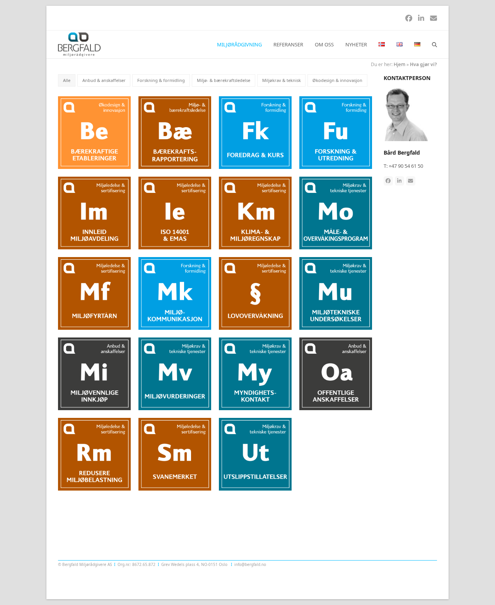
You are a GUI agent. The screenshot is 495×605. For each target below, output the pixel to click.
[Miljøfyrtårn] (94, 292)
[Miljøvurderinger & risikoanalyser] (174, 373)
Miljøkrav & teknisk (281, 80)
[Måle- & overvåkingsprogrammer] (335, 212)
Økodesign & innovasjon (337, 80)
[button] (434, 44)
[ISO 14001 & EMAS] (174, 212)
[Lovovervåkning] (255, 292)
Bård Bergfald (402, 152)
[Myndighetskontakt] (255, 373)
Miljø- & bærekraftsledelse (223, 80)
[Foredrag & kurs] (255, 132)
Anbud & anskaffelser (104, 80)
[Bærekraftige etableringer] (94, 132)
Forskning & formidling (161, 80)
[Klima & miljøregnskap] (255, 212)
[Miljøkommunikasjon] (174, 292)
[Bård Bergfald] (410, 113)
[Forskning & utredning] (335, 132)
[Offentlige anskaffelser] (335, 373)
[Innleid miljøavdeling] (94, 212)
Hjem (399, 64)
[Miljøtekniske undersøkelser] (335, 292)
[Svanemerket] (174, 453)
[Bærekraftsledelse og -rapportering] (174, 132)
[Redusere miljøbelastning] (94, 453)
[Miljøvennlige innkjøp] (94, 373)
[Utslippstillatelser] (255, 453)
